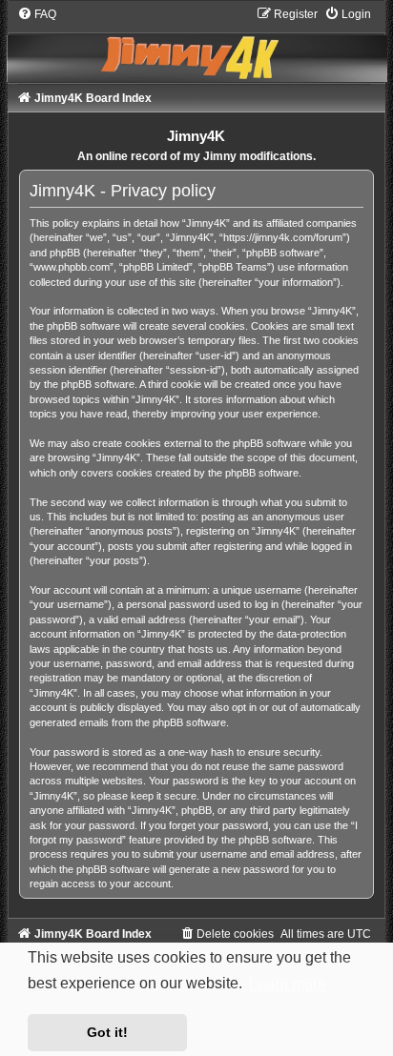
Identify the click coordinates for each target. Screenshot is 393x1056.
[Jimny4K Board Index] (197, 44)
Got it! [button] (107, 1032)
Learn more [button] (287, 984)
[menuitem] (36, 14)
